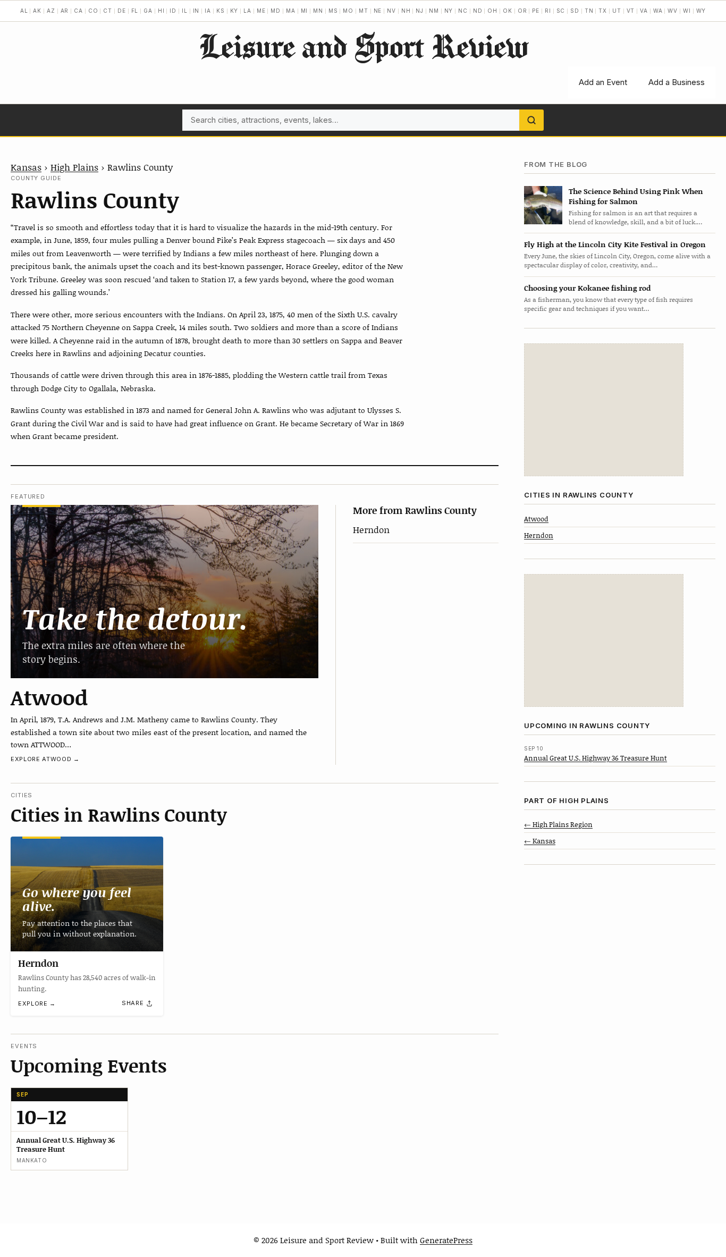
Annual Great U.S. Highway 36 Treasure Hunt (595, 757)
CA (78, 10)
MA (291, 10)
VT (631, 10)
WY (701, 10)
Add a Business (676, 82)
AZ (51, 10)
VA (644, 10)
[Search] (531, 120)
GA (148, 10)
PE (535, 10)
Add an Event (603, 82)
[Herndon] (87, 894)
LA (247, 10)
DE (121, 10)
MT (363, 10)
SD (574, 10)
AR (65, 10)
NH (406, 10)
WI (687, 10)
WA (658, 10)
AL (24, 10)
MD (276, 10)
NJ (420, 10)
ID (173, 10)
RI (548, 10)
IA (208, 10)
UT (616, 10)
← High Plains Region (558, 824)
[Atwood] (164, 591)
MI (304, 10)
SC (560, 10)
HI (161, 10)
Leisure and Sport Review (363, 46)
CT (107, 10)
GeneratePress (446, 1240)
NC (463, 10)
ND (478, 10)
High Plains (74, 167)
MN (318, 10)
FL (135, 10)
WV (673, 10)
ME (261, 10)
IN (196, 10)
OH (492, 10)
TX (602, 10)
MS (333, 10)
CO (93, 10)
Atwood (49, 697)
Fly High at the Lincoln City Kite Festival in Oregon (615, 244)
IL (185, 10)
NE (378, 10)
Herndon (371, 529)
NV (391, 10)
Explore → (37, 1003)
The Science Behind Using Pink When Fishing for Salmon (636, 195)
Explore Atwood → (45, 759)
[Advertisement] (603, 409)
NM (434, 10)
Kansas (26, 167)
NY (448, 10)
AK (37, 10)
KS (220, 10)
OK (507, 10)
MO (348, 10)
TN (589, 10)
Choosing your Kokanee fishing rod (587, 287)
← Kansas (539, 840)
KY (234, 10)
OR (522, 10)
